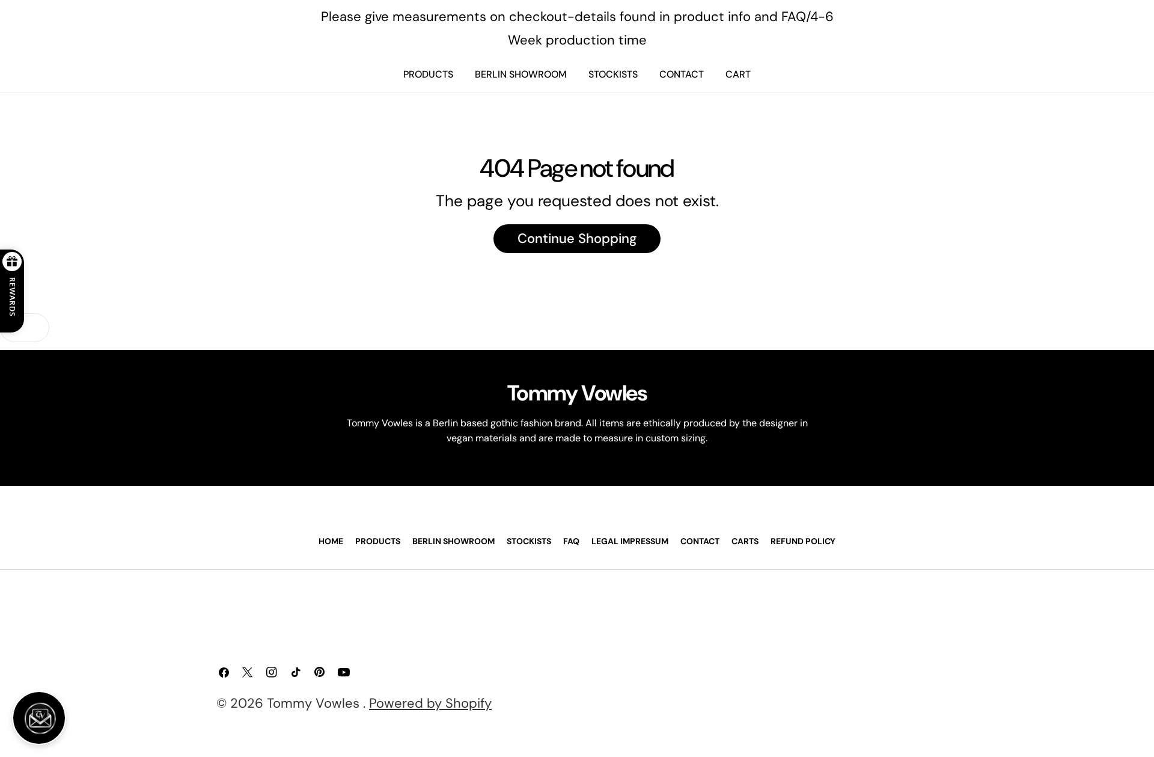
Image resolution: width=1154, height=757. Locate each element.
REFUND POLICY (803, 541)
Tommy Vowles (315, 703)
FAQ (571, 541)
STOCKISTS (613, 74)
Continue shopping (577, 238)
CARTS (745, 541)
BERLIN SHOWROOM (521, 74)
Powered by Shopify (430, 703)
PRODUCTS (428, 74)
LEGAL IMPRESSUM (629, 541)
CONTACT (681, 74)
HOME (331, 541)
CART (738, 74)
